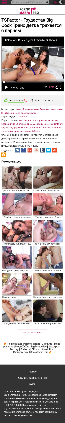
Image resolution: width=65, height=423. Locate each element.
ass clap (23, 120)
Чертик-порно (32, 343)
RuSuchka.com (20, 352)
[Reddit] (36, 150)
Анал (18, 109)
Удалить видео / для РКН (32, 378)
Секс (17, 113)
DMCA (32, 384)
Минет (60, 109)
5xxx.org (14, 349)
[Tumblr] (42, 150)
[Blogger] (3, 154)
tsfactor (36, 131)
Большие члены (31, 109)
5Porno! (36, 349)
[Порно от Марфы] (32, 9)
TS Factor (22, 116)
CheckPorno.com (39, 352)
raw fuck (56, 127)
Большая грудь (48, 109)
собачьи (39, 124)
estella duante (52, 124)
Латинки (9, 113)
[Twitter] (48, 150)
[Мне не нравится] (26, 100)
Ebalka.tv (25, 349)
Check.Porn (48, 349)
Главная (32, 371)
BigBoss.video (39, 346)
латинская (35, 127)
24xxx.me (47, 343)
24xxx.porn (54, 346)
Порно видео (14, 343)
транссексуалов (22, 131)
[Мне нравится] (6, 100)
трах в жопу (34, 120)
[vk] (17, 150)
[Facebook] (23, 150)
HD (2, 113)
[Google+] (30, 150)
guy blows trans (21, 127)
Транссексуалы (29, 113)
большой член (8, 124)
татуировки (7, 131)
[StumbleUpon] (54, 150)
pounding (46, 127)
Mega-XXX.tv (22, 346)
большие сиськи (49, 120)
